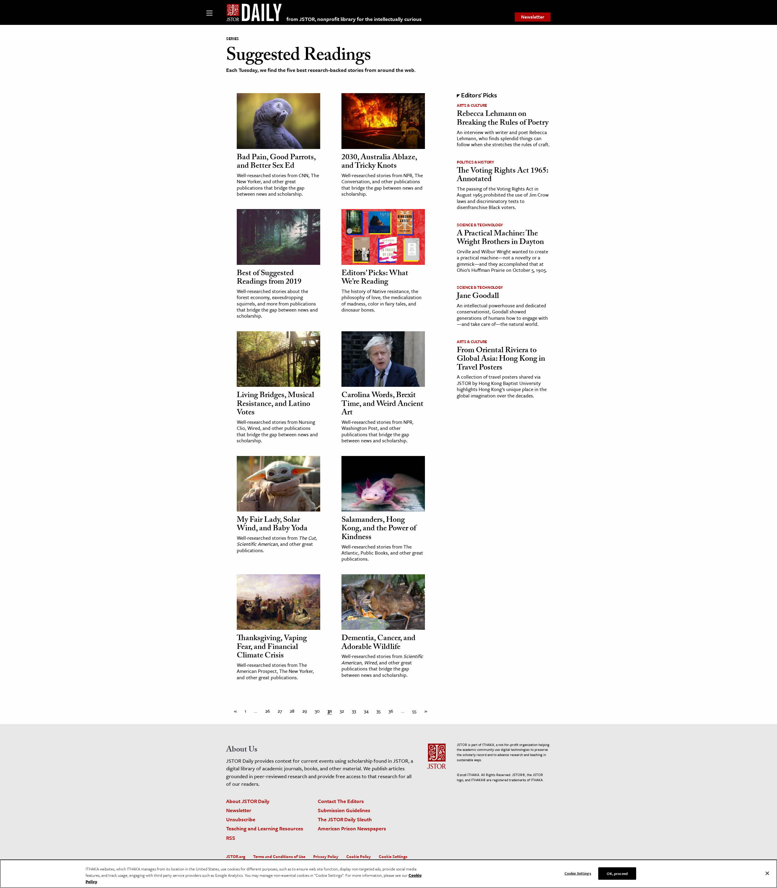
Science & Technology (480, 225)
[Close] (767, 873)
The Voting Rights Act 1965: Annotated (502, 176)
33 (354, 710)
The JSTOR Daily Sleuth (345, 819)
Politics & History (475, 162)
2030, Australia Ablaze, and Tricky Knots (379, 162)
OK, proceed (617, 873)
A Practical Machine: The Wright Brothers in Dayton (500, 239)
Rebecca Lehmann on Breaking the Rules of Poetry (502, 119)
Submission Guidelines (344, 810)
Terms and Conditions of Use (279, 856)
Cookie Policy (358, 856)
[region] (388, 873)
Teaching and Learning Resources (264, 828)
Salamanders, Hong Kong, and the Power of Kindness (378, 529)
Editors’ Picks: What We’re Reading (374, 278)
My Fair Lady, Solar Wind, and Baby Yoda (272, 525)
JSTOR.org (235, 856)
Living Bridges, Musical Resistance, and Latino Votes (275, 404)
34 (366, 710)
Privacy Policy (325, 856)
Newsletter (532, 16)
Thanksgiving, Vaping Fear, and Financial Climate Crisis (272, 647)
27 (280, 710)
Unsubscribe (240, 819)
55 (414, 710)
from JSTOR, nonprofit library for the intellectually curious (354, 19)
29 (304, 710)
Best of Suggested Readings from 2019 (269, 278)
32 (342, 710)
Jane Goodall (478, 296)
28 (292, 710)
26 (267, 710)
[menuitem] (533, 17)
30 (317, 710)
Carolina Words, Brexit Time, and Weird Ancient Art (382, 404)
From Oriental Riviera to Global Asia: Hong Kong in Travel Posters (501, 359)
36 (390, 710)
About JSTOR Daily (248, 801)
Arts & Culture (472, 105)
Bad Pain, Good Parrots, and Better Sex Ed (276, 162)
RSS (230, 838)
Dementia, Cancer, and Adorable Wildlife (378, 643)
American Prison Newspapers (352, 828)
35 (378, 710)
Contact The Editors (341, 801)
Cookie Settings (393, 856)
